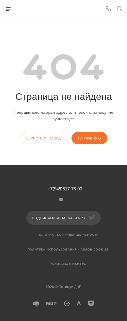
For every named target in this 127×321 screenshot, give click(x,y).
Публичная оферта (68, 264)
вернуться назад (43, 138)
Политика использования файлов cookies (68, 249)
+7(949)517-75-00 (65, 189)
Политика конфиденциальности (68, 234)
